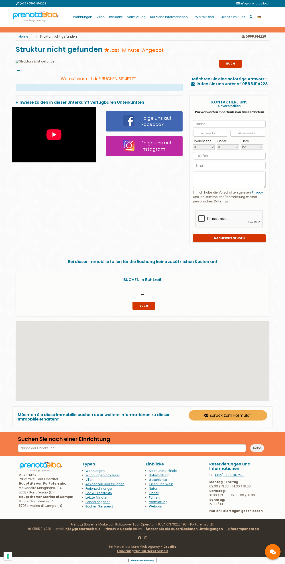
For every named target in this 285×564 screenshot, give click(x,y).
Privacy (257, 192)
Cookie (126, 529)
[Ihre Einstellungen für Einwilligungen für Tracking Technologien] (8, 556)
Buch (143, 305)
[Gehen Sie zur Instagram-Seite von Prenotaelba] (145, 538)
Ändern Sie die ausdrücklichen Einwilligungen (184, 529)
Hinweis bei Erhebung (142, 560)
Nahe (257, 448)
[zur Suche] (251, 16)
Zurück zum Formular (229, 415)
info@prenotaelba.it (82, 529)
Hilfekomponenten (242, 529)
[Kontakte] (273, 552)
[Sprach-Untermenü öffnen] (260, 16)
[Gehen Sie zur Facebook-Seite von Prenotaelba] (139, 538)
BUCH (230, 63)
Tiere (245, 141)
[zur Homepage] (36, 16)
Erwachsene (202, 141)
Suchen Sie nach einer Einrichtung (64, 439)
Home (23, 36)
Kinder (221, 141)
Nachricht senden (229, 238)
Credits (169, 546)
